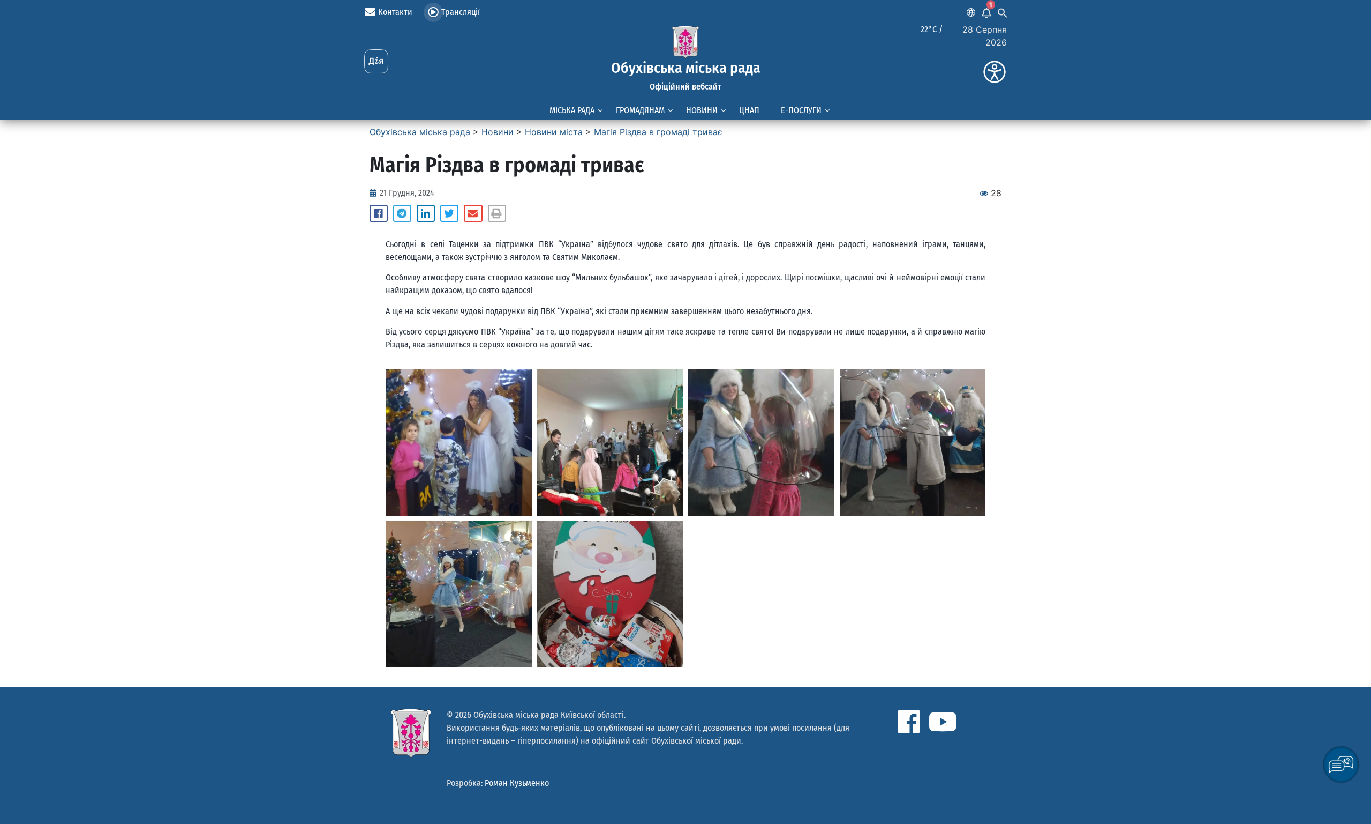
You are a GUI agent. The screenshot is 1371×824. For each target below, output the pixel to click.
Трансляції (460, 12)
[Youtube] (942, 721)
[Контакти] (370, 12)
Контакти (395, 12)
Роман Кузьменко (517, 783)
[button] (379, 213)
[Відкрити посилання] (459, 442)
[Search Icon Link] (1002, 12)
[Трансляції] (433, 12)
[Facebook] (909, 721)
